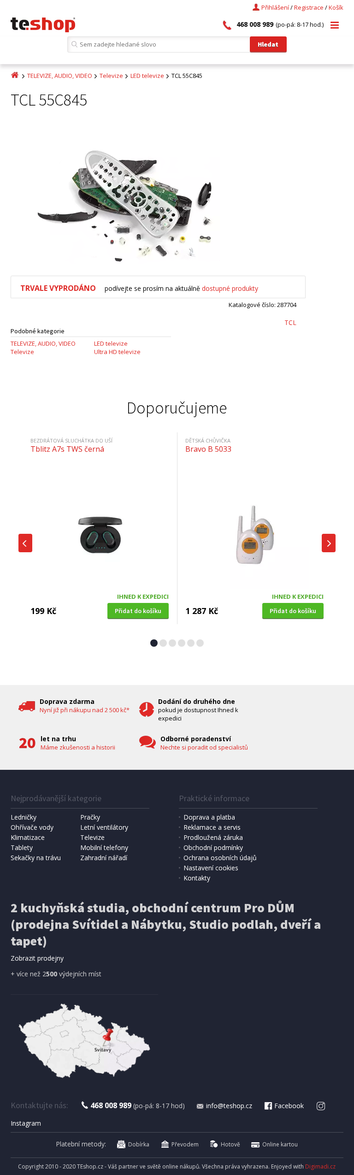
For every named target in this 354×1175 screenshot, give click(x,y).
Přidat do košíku (138, 611)
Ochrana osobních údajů (220, 857)
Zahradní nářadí (103, 857)
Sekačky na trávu (36, 857)
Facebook (289, 1105)
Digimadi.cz (320, 1166)
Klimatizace (28, 837)
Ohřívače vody (32, 827)
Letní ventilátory (104, 827)
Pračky (90, 817)
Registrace (309, 7)
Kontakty (196, 878)
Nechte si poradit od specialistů (204, 747)
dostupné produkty (230, 288)
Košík (336, 7)
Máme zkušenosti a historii (78, 747)
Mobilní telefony (104, 847)
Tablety (22, 847)
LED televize (147, 75)
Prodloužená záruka (213, 837)
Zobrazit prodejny (37, 958)
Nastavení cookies (210, 867)
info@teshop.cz (229, 1105)
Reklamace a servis (212, 827)
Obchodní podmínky (213, 847)
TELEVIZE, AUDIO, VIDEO (59, 75)
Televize (111, 75)
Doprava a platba (209, 817)
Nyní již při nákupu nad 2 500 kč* (85, 710)
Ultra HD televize (117, 352)
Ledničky (23, 817)
